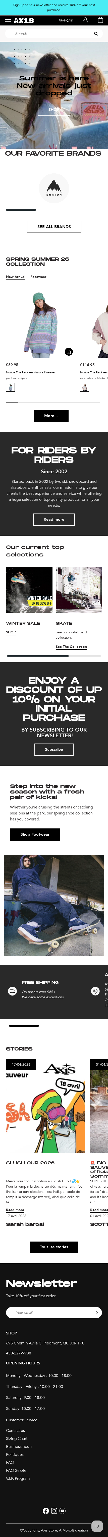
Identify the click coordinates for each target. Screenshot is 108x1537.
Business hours (19, 1446)
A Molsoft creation (73, 1530)
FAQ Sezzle (16, 1470)
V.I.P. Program (18, 1478)
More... (51, 416)
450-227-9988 (18, 1353)
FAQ (10, 1462)
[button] (10, 387)
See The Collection (71, 646)
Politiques (15, 1454)
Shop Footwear (35, 834)
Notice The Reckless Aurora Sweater (30, 372)
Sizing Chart (16, 1438)
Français (66, 20)
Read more (54, 519)
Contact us (15, 1430)
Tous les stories (54, 1247)
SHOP (54, 109)
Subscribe (54, 749)
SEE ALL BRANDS (54, 227)
